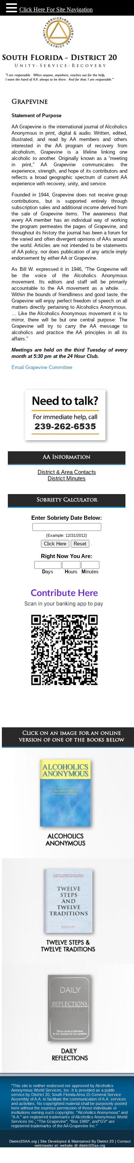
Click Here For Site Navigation (56, 9)
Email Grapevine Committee (42, 367)
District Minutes (67, 478)
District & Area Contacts (67, 472)
